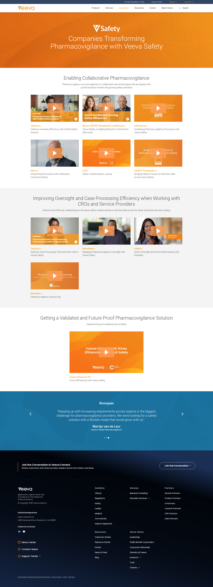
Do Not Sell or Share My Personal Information (34, 577)
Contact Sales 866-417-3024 (134, 2)
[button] (55, 108)
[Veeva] (26, 8)
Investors (134, 557)
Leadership (135, 537)
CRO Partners (171, 513)
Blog (97, 557)
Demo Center (29, 542)
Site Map (71, 577)
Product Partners (172, 498)
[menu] (173, 2)
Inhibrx (137, 248)
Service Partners (172, 493)
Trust (132, 562)
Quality (98, 508)
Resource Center (102, 542)
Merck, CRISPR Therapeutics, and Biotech (103, 125)
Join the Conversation (176, 465)
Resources (139, 8)
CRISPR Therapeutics (145, 170)
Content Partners (173, 508)
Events (153, 8)
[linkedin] (20, 532)
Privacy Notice (57, 577)
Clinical (98, 493)
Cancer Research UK (80, 377)
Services (109, 8)
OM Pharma (140, 125)
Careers (133, 567)
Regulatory (100, 498)
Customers (124, 8)
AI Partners (170, 503)
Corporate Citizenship (140, 547)
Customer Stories (103, 537)
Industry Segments (103, 523)
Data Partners (171, 518)
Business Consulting (139, 493)
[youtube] (24, 532)
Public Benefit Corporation (142, 542)
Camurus (35, 125)
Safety (98, 503)
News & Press (101, 552)
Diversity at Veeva (138, 552)
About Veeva (167, 8)
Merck (34, 170)
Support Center (156, 2)
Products (96, 8)
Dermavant (87, 248)
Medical (98, 513)
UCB (84, 170)
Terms (65, 577)
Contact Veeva (30, 549)
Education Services (138, 498)
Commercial (100, 518)
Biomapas (36, 293)
